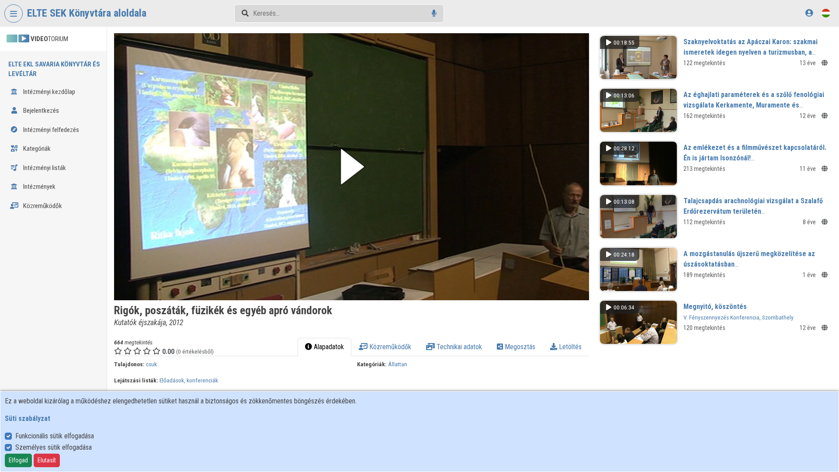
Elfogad (18, 460)
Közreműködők (42, 206)
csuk (151, 364)
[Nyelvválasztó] (826, 12)
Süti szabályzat (27, 418)
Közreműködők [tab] (389, 347)
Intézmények (38, 187)
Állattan (397, 364)
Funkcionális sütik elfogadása (54, 436)
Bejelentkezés (40, 111)
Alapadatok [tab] (328, 347)
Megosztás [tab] (519, 347)
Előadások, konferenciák (188, 380)
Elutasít (47, 460)
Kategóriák (36, 149)
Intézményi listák (44, 168)
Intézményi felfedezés (50, 130)
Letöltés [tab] (569, 347)
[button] (351, 166)
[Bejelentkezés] (809, 12)
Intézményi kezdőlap (48, 92)
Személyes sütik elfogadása (53, 447)
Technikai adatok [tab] (458, 347)
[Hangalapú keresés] (434, 13)
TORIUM (49, 39)
